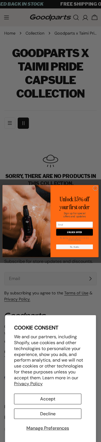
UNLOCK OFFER (74, 232)
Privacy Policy (28, 384)
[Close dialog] (95, 188)
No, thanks (74, 247)
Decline (48, 414)
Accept (47, 399)
